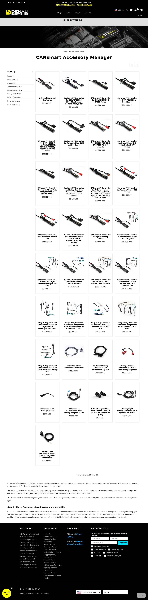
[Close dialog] (104, 281)
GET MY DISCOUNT (74, 315)
